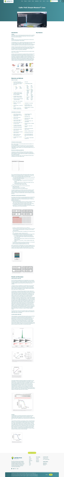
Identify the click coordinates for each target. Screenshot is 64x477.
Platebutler (37, 458)
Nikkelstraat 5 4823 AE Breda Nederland (45, 464)
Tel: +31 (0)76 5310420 (46, 459)
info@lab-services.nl (45, 458)
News (29, 461)
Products (30, 458)
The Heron (37, 459)
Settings (47, 474)
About (30, 462)
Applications (30, 460)
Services (30, 459)
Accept (51, 474)
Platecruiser (37, 460)
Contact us (32, 452)
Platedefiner (37, 461)
